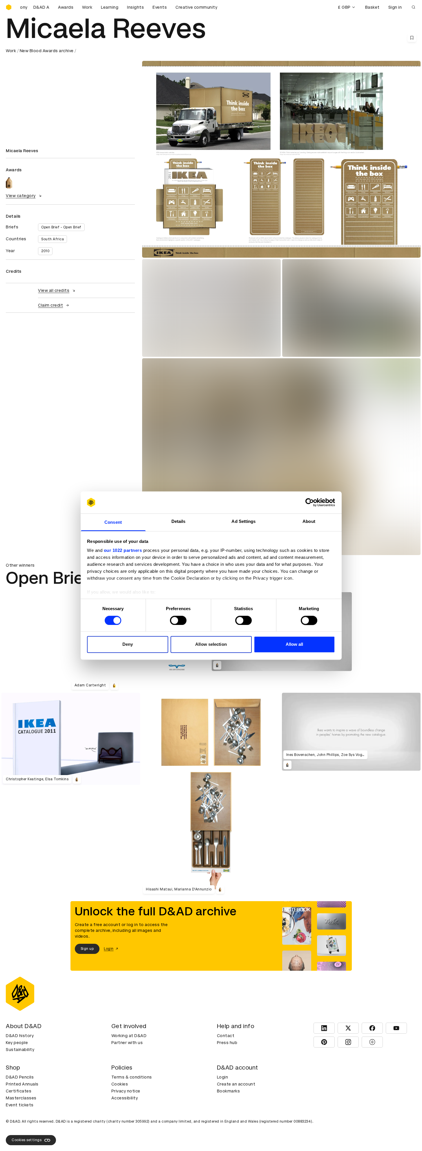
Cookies (119, 1084)
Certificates (18, 1091)
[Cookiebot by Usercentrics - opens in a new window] (309, 502)
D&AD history (20, 1035)
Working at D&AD (129, 1035)
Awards (65, 7)
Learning (109, 7)
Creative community (196, 7)
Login (222, 1077)
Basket (372, 7)
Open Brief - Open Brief (61, 227)
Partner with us (127, 1042)
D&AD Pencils (20, 1077)
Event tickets (20, 1105)
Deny (127, 644)
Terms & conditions (131, 1077)
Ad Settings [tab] (243, 521)
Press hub (227, 1042)
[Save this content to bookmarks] (411, 37)
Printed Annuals (22, 1084)
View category (21, 195)
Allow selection (211, 644)
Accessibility (124, 1098)
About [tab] (309, 521)
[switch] (178, 620)
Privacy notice (125, 1091)
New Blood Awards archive (47, 50)
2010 (45, 251)
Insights (135, 7)
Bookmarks (228, 1091)
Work (87, 7)
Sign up (87, 949)
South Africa (52, 239)
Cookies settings (26, 1140)
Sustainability (20, 1049)
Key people (17, 1042)
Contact (226, 1035)
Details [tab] (178, 521)
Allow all (294, 644)
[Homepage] (9, 7)
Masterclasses (21, 1098)
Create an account (236, 1084)
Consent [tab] (113, 522)
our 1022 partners (123, 550)
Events (160, 7)
